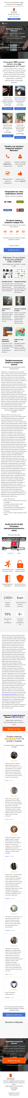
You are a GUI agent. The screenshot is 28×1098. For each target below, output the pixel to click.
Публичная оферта (14, 1087)
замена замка (18, 453)
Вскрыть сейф (20, 125)
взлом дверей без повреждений (9, 694)
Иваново (19, 4)
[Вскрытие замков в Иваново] (14, 11)
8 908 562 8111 (14, 45)
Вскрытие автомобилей (20, 97)
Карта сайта (14, 1089)
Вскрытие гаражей (7, 125)
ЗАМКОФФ (11, 1081)
